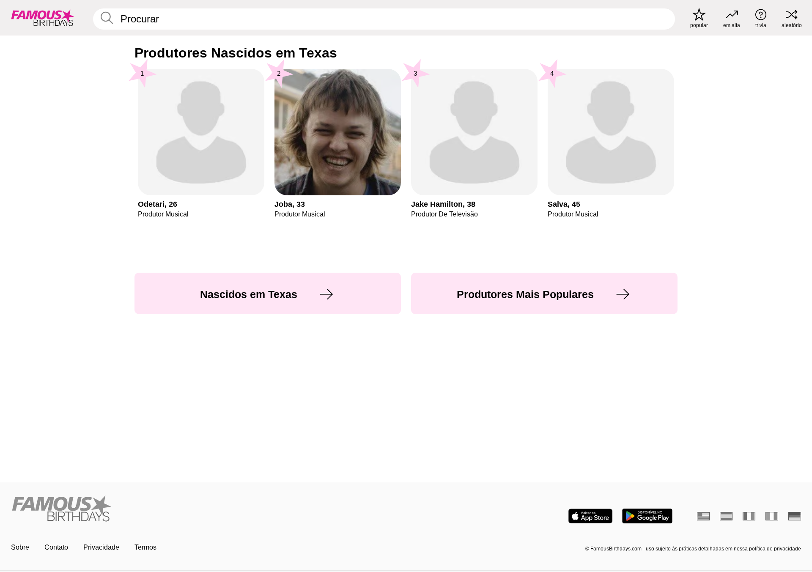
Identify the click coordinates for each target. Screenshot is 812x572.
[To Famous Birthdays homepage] (42, 18)
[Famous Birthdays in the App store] (590, 516)
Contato (56, 547)
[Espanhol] (726, 516)
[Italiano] (771, 516)
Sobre (20, 547)
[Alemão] (794, 516)
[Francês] (749, 516)
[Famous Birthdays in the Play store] (647, 516)
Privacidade (101, 547)
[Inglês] (703, 516)
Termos (145, 547)
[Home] (206, 509)
